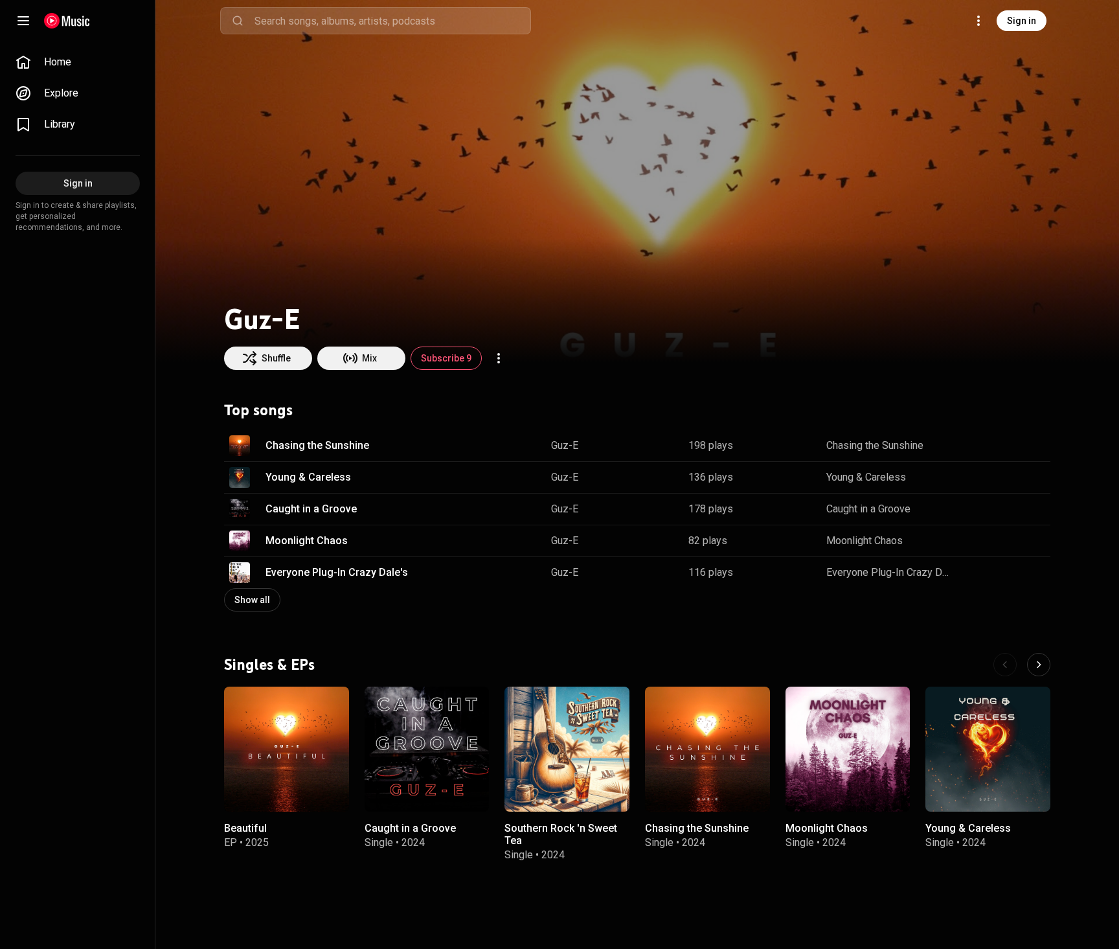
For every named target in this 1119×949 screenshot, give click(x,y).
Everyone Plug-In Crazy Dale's (337, 572)
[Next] (1039, 664)
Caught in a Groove (311, 509)
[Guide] (23, 21)
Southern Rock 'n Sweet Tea (560, 833)
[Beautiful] (286, 749)
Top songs (258, 410)
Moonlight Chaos (307, 540)
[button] (239, 445)
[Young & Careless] (987, 749)
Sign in (1021, 21)
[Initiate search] (237, 20)
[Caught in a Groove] (427, 749)
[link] (77, 62)
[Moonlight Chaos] (848, 749)
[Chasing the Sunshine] (707, 749)
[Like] (975, 445)
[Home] (67, 21)
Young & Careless (308, 477)
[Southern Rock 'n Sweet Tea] (566, 749)
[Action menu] (498, 358)
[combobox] (392, 21)
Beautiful (245, 827)
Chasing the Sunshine (317, 445)
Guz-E (564, 445)
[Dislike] (1000, 445)
